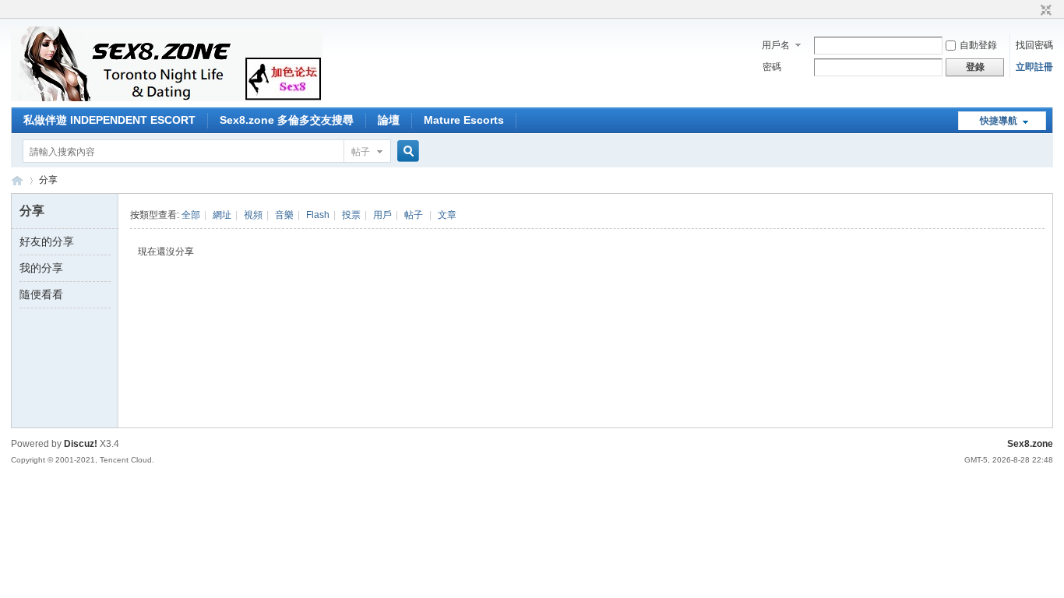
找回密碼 (1034, 45)
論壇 (389, 120)
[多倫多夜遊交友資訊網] (166, 98)
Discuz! (80, 443)
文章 (447, 214)
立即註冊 (1034, 67)
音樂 (284, 214)
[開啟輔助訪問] (1031, 11)
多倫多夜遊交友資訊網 (17, 180)
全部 (190, 214)
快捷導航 (998, 120)
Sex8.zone (1030, 443)
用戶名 (776, 45)
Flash (317, 214)
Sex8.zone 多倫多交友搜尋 (287, 120)
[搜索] (406, 151)
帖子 (360, 151)
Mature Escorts (464, 120)
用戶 (382, 214)
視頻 (253, 214)
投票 (351, 214)
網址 (222, 214)
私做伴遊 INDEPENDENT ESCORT (109, 120)
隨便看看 (41, 294)
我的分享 (41, 268)
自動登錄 (978, 45)
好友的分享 (46, 241)
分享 (48, 179)
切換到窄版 (1044, 11)
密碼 (772, 67)
